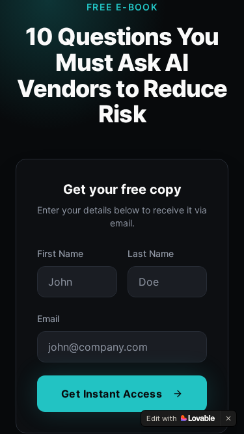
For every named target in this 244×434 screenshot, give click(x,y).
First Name (60, 253)
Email (48, 318)
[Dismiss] (228, 418)
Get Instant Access (111, 393)
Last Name (151, 253)
